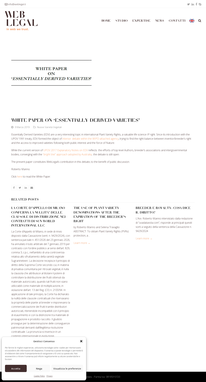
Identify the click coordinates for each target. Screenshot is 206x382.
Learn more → (82, 243)
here (20, 176)
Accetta (15, 368)
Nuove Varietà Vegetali (49, 127)
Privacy (50, 376)
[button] (81, 341)
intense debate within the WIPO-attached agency (90, 138)
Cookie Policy (39, 376)
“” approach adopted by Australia (67, 154)
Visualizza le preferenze (67, 368)
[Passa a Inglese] (192, 21)
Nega (39, 368)
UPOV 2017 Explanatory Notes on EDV (65, 150)
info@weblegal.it (17, 4)
